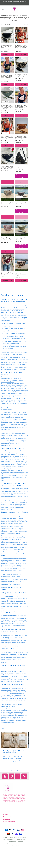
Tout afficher (25, 728)
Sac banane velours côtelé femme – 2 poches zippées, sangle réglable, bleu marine (7, 137)
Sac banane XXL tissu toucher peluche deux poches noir (21, 167)
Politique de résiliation (15, 845)
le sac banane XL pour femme (12, 390)
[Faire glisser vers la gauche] (11, 770)
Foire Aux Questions (7, 816)
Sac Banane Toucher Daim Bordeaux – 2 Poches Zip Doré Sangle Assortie (7, 273)
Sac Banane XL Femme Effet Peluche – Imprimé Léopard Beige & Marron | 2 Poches (21, 75)
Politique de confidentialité (9, 839)
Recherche (5, 814)
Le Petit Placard (9, 837)
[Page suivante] (24, 287)
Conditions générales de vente (11, 843)
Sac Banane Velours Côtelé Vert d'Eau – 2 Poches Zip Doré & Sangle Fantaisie (21, 239)
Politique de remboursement (20, 837)
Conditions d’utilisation (21, 839)
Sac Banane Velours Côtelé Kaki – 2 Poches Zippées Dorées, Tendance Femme (7, 76)
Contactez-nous (6, 819)
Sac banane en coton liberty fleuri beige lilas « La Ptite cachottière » (7, 204)
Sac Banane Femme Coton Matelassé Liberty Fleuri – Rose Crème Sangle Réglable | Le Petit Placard (7, 239)
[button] (2, 9)
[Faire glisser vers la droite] (17, 770)
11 (20, 287)
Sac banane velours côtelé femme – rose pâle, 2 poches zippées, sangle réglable (21, 106)
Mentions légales (22, 843)
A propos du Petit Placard (9, 821)
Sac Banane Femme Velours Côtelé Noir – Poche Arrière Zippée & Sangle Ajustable (7, 167)
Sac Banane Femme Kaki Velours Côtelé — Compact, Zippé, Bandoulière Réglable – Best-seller (7, 107)
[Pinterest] (24, 776)
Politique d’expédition (11, 841)
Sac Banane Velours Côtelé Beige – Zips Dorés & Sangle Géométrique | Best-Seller (21, 46)
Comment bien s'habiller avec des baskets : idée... (13, 751)
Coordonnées (20, 841)
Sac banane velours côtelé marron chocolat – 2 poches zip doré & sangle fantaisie (21, 137)
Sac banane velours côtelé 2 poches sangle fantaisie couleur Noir (7, 46)
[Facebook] (5, 776)
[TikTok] (17, 776)
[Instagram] (11, 776)
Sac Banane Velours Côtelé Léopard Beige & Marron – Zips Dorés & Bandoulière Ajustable (21, 274)
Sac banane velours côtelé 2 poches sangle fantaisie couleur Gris (21, 204)
